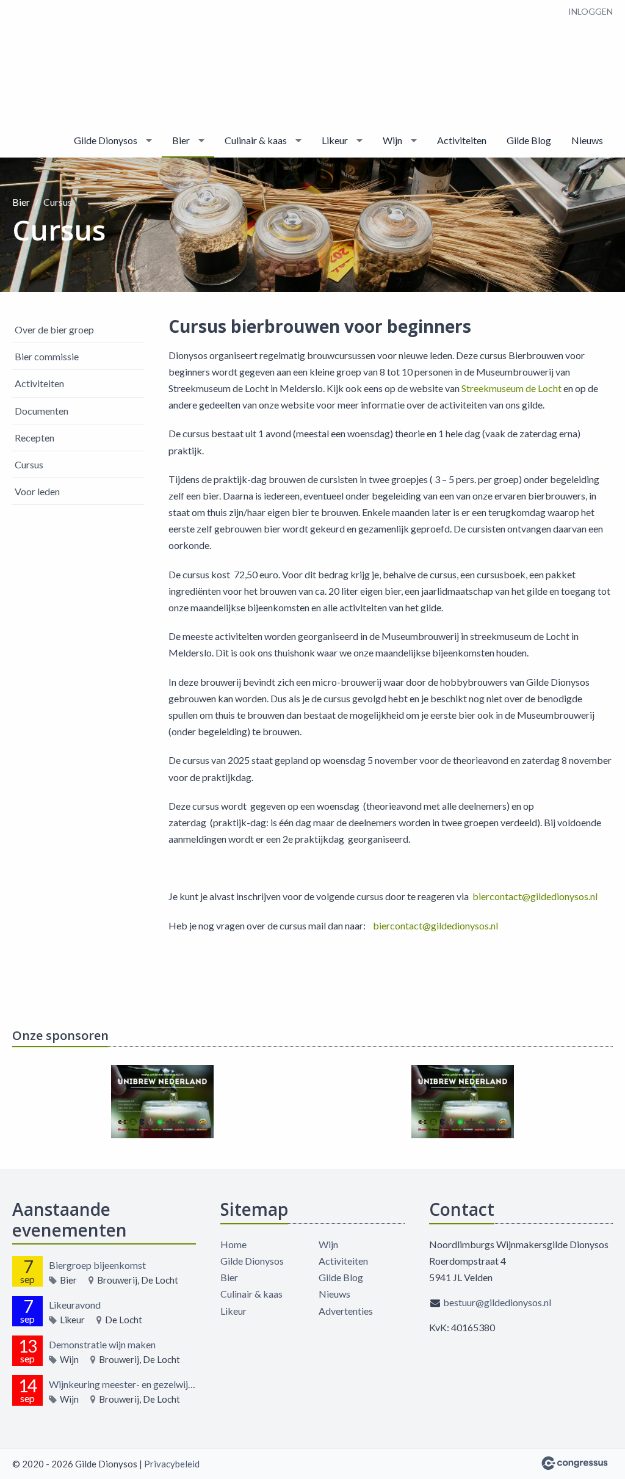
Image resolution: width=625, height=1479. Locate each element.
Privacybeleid (172, 1463)
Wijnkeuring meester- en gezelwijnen (122, 1384)
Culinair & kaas (256, 140)
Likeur (335, 140)
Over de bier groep (54, 329)
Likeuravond (75, 1304)
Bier (181, 140)
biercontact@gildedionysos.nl (535, 896)
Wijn (392, 140)
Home (233, 1244)
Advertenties (346, 1311)
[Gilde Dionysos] (48, 63)
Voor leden (37, 491)
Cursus (29, 464)
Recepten (34, 437)
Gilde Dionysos (105, 140)
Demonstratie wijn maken (102, 1344)
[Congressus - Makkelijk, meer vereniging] (574, 1463)
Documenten (41, 410)
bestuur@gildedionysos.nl (497, 1302)
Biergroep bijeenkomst (97, 1265)
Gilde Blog (529, 140)
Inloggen (590, 11)
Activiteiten (461, 140)
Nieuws (587, 140)
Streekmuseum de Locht (511, 388)
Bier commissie (47, 356)
